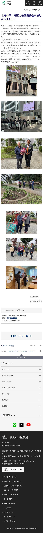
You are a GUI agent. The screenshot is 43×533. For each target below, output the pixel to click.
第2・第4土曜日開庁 (11, 490)
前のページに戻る (8, 346)
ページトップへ (21, 357)
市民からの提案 (9, 503)
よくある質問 (8, 499)
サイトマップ (8, 512)
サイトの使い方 (9, 521)
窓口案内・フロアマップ (12, 481)
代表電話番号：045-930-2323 (14, 464)
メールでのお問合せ (11, 494)
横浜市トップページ (14, 351)
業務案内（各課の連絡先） (13, 486)
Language (7, 508)
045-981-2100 (12, 318)
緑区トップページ (28, 351)
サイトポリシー (9, 517)
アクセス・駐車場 (10, 477)
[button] (34, 3)
